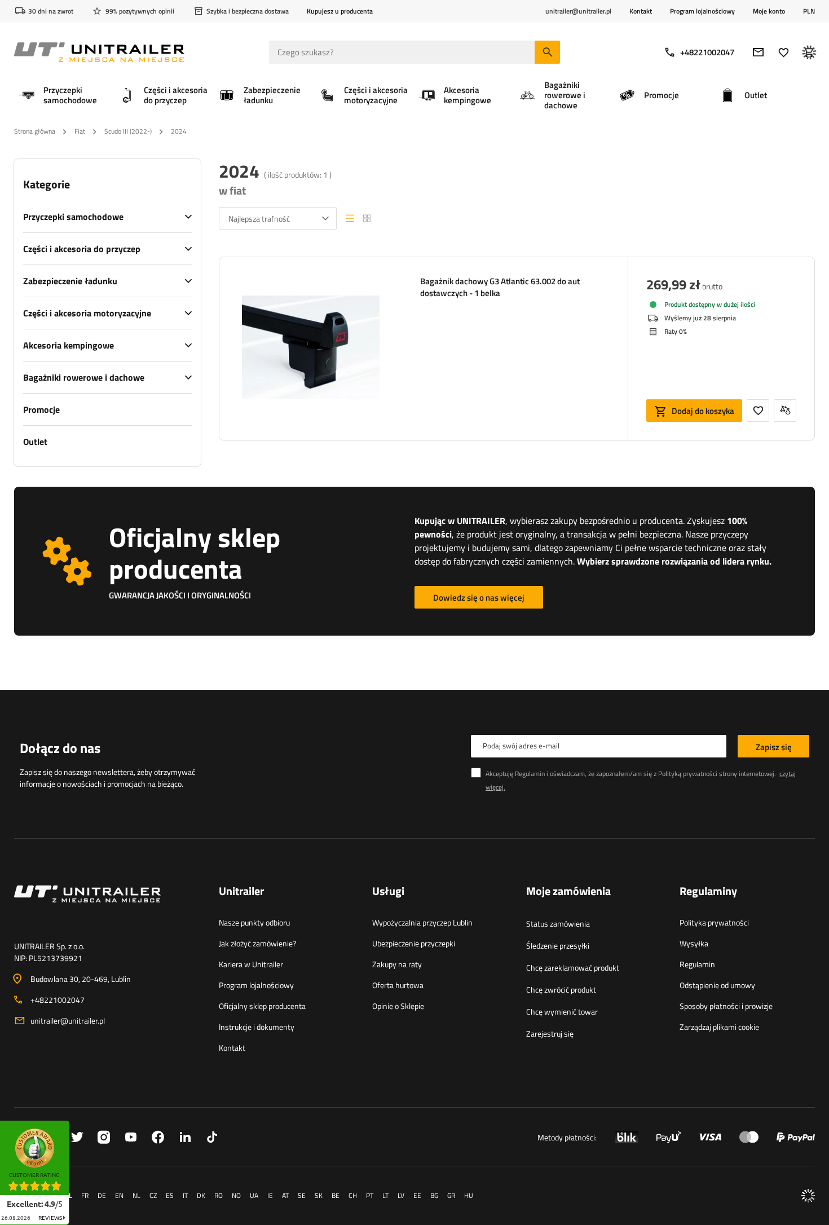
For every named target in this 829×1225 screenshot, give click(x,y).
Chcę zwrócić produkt (561, 989)
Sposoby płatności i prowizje (726, 1006)
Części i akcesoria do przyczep (81, 248)
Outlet (35, 441)
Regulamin (697, 964)
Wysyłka (694, 943)
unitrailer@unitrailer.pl (67, 1020)
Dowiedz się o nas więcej (478, 597)
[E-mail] (758, 52)
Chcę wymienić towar (562, 1011)
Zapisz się (774, 747)
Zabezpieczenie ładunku (70, 281)
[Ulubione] (784, 52)
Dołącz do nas (60, 748)
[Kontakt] (107, 907)
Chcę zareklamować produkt (572, 967)
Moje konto (769, 11)
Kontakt (640, 11)
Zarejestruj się (550, 1033)
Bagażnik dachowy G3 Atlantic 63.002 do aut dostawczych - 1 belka (500, 287)
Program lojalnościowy (702, 11)
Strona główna (34, 131)
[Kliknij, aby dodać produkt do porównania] (785, 410)
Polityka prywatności (714, 922)
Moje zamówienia (568, 892)
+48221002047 (707, 52)
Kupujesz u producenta (340, 11)
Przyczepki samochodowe (73, 216)
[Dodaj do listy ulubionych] (758, 410)
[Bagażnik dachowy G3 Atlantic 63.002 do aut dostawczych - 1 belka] (310, 348)
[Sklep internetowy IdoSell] (808, 1195)
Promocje (41, 409)
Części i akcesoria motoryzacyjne (87, 313)
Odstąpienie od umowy (717, 985)
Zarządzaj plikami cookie (719, 1027)
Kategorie (46, 184)
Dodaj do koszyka (703, 410)
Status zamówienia (558, 923)
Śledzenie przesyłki (557, 945)
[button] (75, 1124)
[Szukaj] (547, 52)
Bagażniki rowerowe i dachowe (83, 377)
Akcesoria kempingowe (68, 345)
